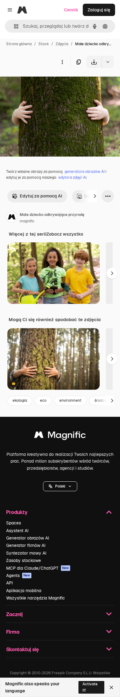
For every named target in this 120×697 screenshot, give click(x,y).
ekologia (20, 400)
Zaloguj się (99, 10)
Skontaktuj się (22, 649)
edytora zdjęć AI (72, 177)
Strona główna (19, 44)
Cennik (71, 10)
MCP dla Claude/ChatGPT (37, 568)
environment (70, 400)
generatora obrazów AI (85, 171)
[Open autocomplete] (13, 26)
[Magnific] (60, 436)
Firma (12, 631)
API (9, 583)
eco (43, 400)
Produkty (16, 512)
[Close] (111, 687)
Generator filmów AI (26, 545)
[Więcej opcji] (62, 62)
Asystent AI (17, 530)
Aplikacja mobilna (23, 590)
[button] (60, 486)
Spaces (13, 523)
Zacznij (14, 614)
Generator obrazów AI (27, 538)
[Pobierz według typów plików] (108, 62)
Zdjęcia (62, 44)
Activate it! (90, 687)
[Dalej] (94, 196)
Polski (60, 486)
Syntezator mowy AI (26, 553)
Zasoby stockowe (23, 560)
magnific (27, 221)
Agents (18, 575)
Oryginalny (42, 82)
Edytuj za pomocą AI (41, 196)
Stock (43, 44)
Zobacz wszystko (64, 234)
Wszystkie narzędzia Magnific (35, 598)
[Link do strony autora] (11, 218)
